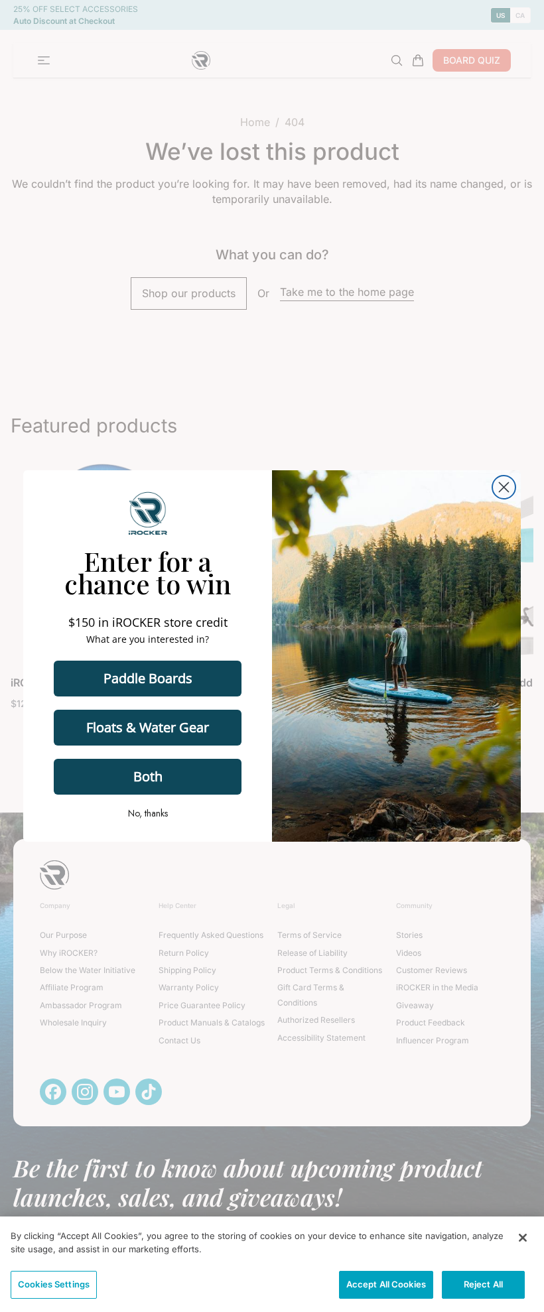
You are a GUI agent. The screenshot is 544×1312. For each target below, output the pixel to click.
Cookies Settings (54, 1284)
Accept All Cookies (386, 1284)
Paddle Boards (147, 678)
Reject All (483, 1284)
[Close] (522, 1237)
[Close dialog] (503, 487)
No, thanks (148, 813)
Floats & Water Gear (147, 727)
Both (148, 776)
